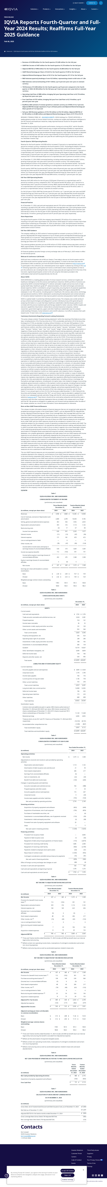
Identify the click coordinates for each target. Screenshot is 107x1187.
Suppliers (90, 1153)
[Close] (83, 1170)
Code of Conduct (76, 1160)
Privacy (89, 1157)
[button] (6, 1175)
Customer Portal (76, 1153)
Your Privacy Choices (93, 1160)
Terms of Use (91, 1163)
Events (73, 1163)
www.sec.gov (32, 397)
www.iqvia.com (46, 313)
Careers (73, 1157)
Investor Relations (77, 1150)
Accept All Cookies (67, 1170)
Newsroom (9, 51)
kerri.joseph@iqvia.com (28, 1136)
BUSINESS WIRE (47, 117)
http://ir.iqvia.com (78, 263)
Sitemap (89, 1166)
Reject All (68, 1175)
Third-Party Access (93, 1150)
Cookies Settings (67, 1179)
